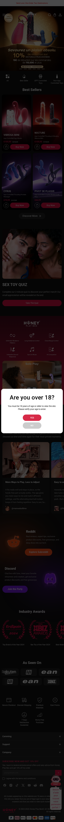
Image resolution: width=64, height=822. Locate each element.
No (32, 425)
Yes (32, 417)
